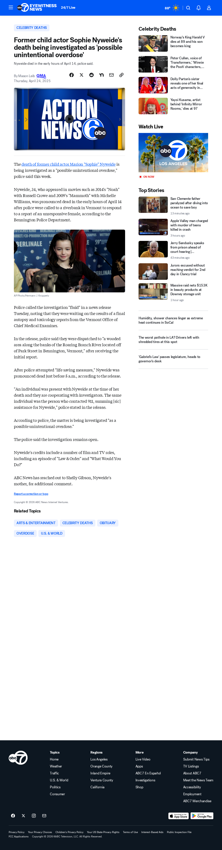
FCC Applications (19, 836)
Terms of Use (130, 832)
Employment (192, 794)
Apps (139, 766)
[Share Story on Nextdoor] (101, 75)
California (97, 787)
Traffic (54, 773)
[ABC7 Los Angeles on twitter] (23, 816)
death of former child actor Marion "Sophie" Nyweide (68, 164)
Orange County (101, 766)
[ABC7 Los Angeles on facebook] (13, 816)
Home (54, 759)
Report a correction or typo (31, 494)
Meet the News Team (198, 780)
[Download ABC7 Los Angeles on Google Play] (202, 815)
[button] (10, 7)
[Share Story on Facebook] (71, 75)
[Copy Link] (121, 75)
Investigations (145, 780)
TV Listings (191, 766)
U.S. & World (59, 780)
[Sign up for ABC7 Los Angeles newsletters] (44, 816)
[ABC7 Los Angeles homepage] (37, 8)
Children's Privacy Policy (69, 832)
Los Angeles (98, 759)
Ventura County (101, 780)
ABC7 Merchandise (197, 801)
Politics (55, 787)
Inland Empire (100, 773)
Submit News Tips (196, 759)
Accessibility (192, 787)
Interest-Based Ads (152, 832)
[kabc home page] (18, 758)
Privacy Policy (16, 832)
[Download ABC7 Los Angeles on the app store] (178, 815)
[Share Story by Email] (111, 75)
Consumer (57, 794)
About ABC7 (192, 773)
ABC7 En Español (148, 773)
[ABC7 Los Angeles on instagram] (33, 816)
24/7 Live (68, 7)
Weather (56, 766)
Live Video (142, 759)
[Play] (173, 152)
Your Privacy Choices (40, 832)
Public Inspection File (179, 832)
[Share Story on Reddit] (91, 75)
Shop (139, 787)
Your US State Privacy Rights (103, 832)
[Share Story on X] (81, 75)
